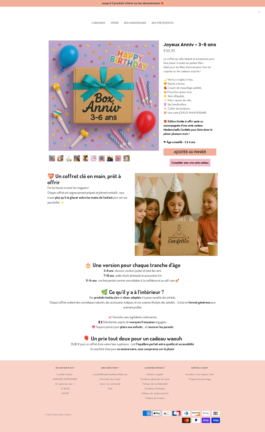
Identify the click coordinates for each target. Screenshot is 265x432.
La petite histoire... (65, 374)
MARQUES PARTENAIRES (65, 379)
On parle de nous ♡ (65, 384)
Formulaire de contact (110, 379)
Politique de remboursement (155, 393)
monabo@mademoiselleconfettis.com (110, 374)
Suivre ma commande (110, 384)
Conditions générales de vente (154, 379)
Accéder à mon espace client (200, 374)
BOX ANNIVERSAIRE (135, 23)
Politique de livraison (155, 398)
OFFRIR (115, 23)
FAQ (110, 388)
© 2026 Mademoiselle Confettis (58, 414)
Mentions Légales (155, 374)
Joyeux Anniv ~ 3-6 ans (189, 44)
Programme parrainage (200, 379)
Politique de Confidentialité (155, 384)
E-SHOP (65, 393)
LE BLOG (65, 388)
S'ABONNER (98, 23)
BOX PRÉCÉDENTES (163, 23)
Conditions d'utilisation (154, 388)
